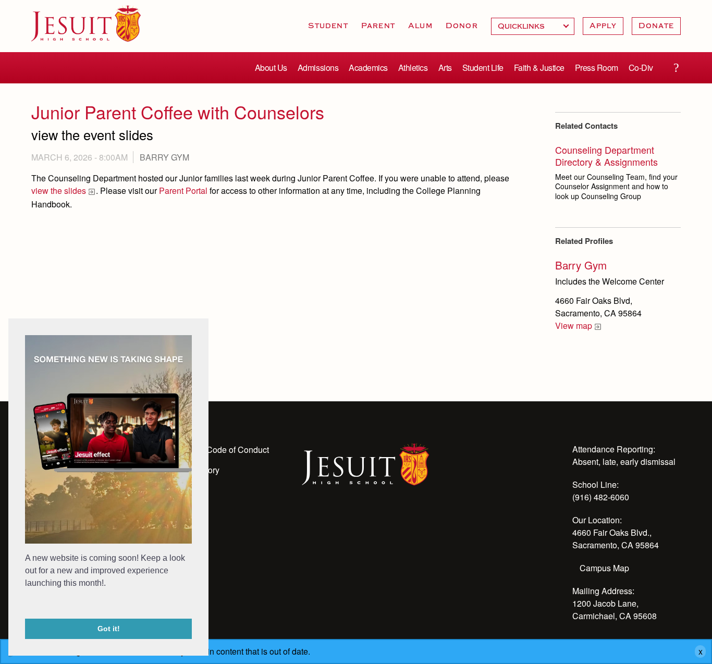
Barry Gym (164, 157)
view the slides (58, 190)
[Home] (365, 463)
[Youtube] (308, 523)
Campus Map (604, 568)
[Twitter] (364, 523)
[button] (26, 604)
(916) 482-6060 (600, 497)
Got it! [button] (108, 628)
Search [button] (676, 67)
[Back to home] (86, 23)
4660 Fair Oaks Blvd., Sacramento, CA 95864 (615, 538)
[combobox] (532, 26)
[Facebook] (392, 523)
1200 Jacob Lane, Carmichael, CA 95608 (614, 609)
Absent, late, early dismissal (624, 462)
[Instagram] (336, 523)
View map (573, 325)
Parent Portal (183, 190)
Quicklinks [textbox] (533, 26)
